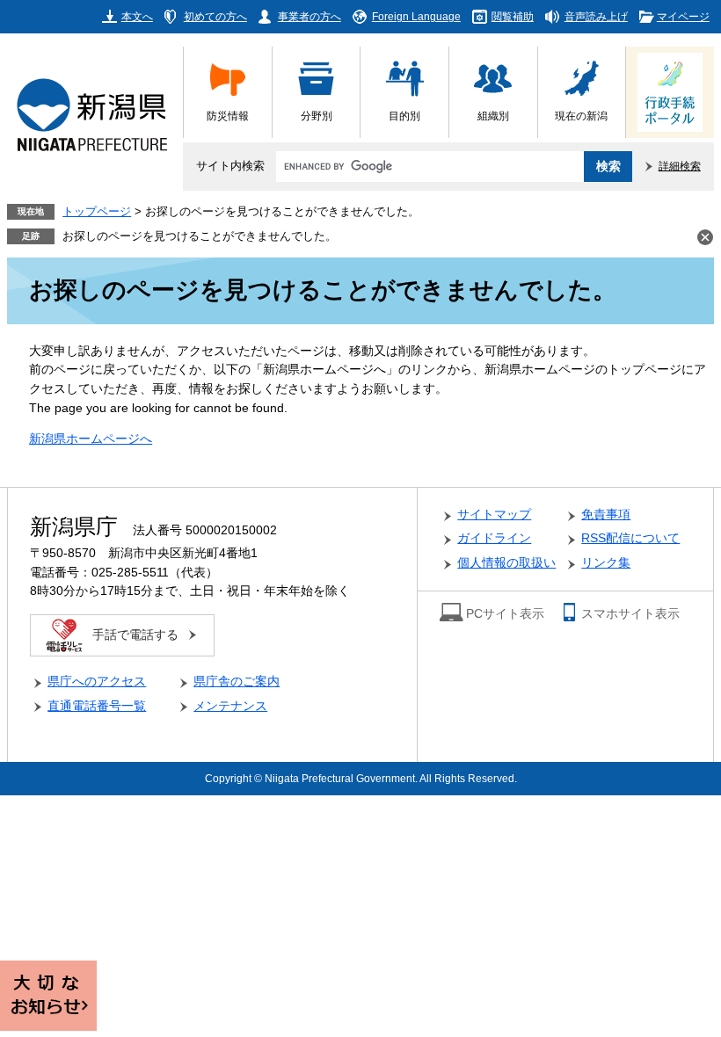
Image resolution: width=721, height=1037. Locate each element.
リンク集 (605, 562)
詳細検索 (680, 165)
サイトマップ (494, 514)
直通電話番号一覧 (96, 706)
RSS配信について (630, 538)
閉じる (705, 237)
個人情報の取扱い (506, 562)
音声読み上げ (596, 16)
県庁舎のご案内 (236, 681)
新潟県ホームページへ (90, 439)
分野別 (316, 115)
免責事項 (605, 514)
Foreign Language (416, 16)
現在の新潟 (581, 115)
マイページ (683, 16)
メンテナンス (230, 706)
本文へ (137, 16)
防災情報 (228, 115)
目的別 (404, 115)
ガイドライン (494, 538)
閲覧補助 (513, 16)
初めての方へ (215, 16)
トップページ (96, 212)
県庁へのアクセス (96, 681)
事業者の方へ (309, 16)
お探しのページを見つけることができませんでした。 (199, 236)
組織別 (493, 115)
